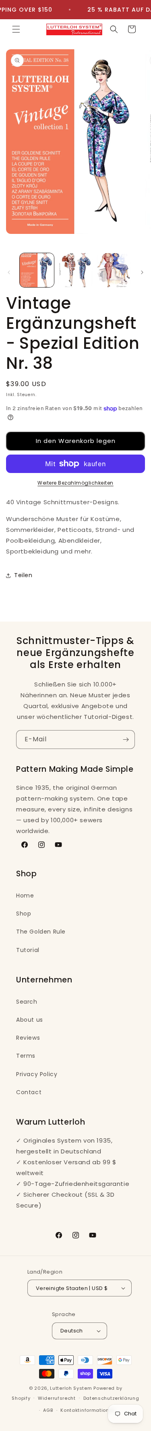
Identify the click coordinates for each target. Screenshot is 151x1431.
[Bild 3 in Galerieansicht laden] (114, 270)
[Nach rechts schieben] (142, 272)
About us (29, 1020)
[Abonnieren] (125, 739)
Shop (23, 914)
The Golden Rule (41, 932)
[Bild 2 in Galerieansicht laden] (75, 270)
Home (25, 896)
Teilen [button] (23, 575)
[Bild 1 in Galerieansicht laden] (37, 270)
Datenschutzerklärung (111, 1398)
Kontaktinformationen (87, 1410)
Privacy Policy (36, 1074)
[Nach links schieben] (9, 272)
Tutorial (27, 950)
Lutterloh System (71, 1388)
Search (26, 1002)
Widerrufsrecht (57, 1398)
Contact (28, 1092)
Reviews (28, 1038)
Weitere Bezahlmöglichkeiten (75, 482)
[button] (16, 29)
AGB (48, 1410)
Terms (25, 1056)
